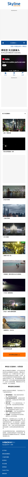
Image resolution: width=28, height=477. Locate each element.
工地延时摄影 (5, 457)
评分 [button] (14, 75)
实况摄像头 (13, 43)
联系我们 (4, 460)
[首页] (3, 43)
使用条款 (4, 467)
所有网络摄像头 (14, 355)
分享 (23, 75)
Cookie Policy (5, 470)
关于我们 (4, 450)
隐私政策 (4, 473)
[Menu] (24, 42)
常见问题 (4, 463)
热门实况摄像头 (6, 113)
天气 (5, 75)
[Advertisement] (14, 25)
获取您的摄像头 (6, 453)
